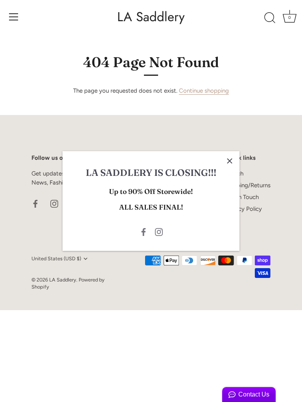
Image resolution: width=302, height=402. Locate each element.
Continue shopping (204, 90)
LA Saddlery (151, 17)
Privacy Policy (243, 208)
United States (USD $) (56, 258)
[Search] (269, 18)
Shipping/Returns (248, 185)
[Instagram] (159, 231)
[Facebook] (143, 231)
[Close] (229, 161)
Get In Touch (242, 197)
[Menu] (13, 17)
